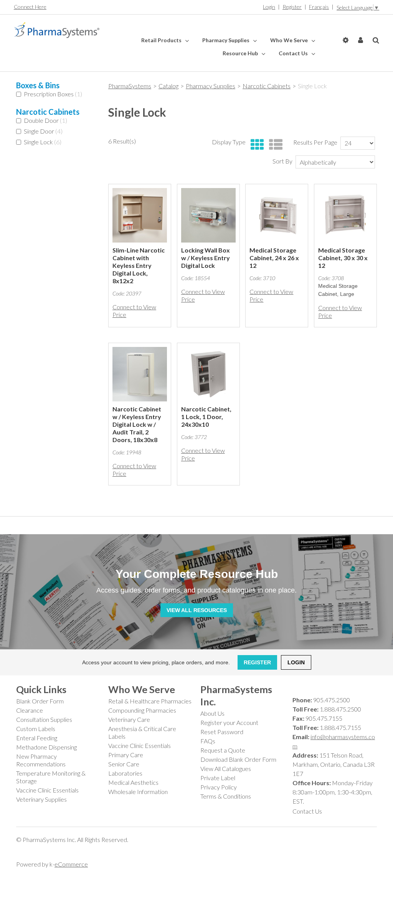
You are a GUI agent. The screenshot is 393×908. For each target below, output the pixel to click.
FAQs (207, 741)
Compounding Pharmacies (142, 710)
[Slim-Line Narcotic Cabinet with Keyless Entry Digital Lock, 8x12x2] (139, 215)
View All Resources (197, 610)
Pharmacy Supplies (226, 40)
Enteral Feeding (36, 737)
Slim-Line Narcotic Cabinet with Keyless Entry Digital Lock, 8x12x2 (138, 265)
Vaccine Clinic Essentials (47, 790)
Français (319, 6)
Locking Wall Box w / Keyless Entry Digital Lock (205, 257)
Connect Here (30, 6)
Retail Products (162, 40)
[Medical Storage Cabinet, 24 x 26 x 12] (276, 215)
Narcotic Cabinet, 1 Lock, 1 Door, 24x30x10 (206, 416)
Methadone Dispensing (46, 747)
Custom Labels (35, 728)
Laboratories (125, 773)
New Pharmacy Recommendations (41, 760)
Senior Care (123, 764)
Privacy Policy (218, 787)
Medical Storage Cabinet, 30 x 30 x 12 (343, 257)
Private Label (217, 777)
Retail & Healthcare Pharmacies (150, 701)
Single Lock (42, 141)
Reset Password (221, 731)
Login (269, 6)
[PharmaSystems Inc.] (56, 30)
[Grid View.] (255, 145)
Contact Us (294, 53)
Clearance (29, 710)
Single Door (43, 131)
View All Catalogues (225, 768)
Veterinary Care (129, 719)
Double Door (45, 120)
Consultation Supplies (44, 719)
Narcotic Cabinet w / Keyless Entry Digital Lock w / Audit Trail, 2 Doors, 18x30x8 (136, 424)
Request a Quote (222, 750)
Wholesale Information (138, 791)
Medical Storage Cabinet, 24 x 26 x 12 (274, 257)
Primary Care (125, 754)
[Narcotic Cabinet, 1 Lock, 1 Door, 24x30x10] (208, 374)
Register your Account (229, 722)
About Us (212, 713)
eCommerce (71, 864)
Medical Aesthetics (133, 782)
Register (292, 6)
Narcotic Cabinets (267, 85)
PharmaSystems (129, 85)
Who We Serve (289, 40)
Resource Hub (241, 53)
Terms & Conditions (225, 796)
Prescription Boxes (53, 93)
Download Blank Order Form (238, 759)
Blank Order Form (40, 701)
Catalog (168, 85)
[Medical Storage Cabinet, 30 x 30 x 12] (345, 215)
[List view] (273, 145)
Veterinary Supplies (41, 799)
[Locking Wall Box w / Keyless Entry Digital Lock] (208, 215)
